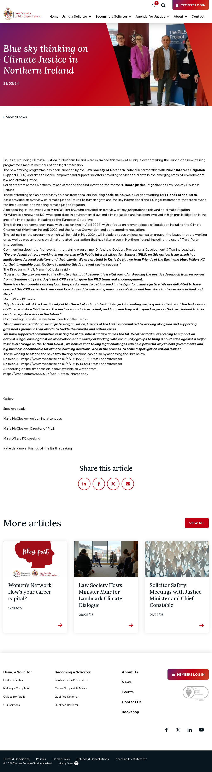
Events (128, 692)
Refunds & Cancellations (93, 759)
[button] (77, 16)
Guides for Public (14, 696)
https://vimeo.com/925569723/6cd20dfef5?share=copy (45, 374)
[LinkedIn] (84, 484)
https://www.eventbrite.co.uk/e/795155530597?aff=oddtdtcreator (71, 359)
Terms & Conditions (16, 759)
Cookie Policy (61, 759)
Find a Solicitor (13, 680)
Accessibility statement (131, 759)
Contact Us (132, 702)
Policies (41, 759)
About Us (130, 672)
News (127, 682)
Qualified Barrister (66, 705)
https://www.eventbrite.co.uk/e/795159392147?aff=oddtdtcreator (71, 364)
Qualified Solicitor (66, 696)
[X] (113, 484)
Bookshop (130, 712)
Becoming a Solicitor (73, 672)
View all (197, 523)
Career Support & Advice (71, 688)
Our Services (11, 705)
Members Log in (191, 675)
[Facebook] (99, 484)
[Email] (128, 484)
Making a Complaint (16, 688)
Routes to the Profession (71, 680)
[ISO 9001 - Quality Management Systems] (196, 693)
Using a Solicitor (17, 672)
